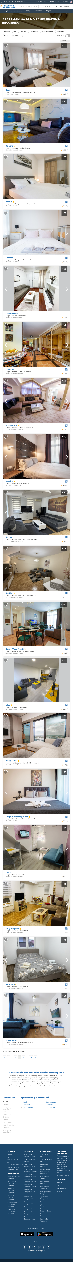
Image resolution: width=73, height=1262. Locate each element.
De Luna (9, 146)
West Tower (11, 761)
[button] (54, 6)
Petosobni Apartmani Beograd (11, 1212)
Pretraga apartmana (14, 11)
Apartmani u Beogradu (37, 1250)
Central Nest (12, 313)
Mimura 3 (10, 984)
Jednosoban (51, 1102)
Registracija (55, 2)
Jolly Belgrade (12, 928)
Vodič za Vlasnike (63, 1175)
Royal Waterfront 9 (15, 649)
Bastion (9, 593)
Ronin (8, 90)
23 (31, 1057)
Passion (9, 481)
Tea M (8, 872)
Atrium (9, 202)
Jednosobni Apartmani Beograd (12, 1183)
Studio (25, 1102)
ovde (61, 1172)
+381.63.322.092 (8, 2)
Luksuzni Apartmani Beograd (44, 1204)
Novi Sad (60, 1191)
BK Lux (9, 537)
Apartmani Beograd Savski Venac (29, 1192)
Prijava (65, 2)
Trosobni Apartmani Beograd (11, 1197)
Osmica (9, 257)
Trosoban (50, 1105)
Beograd (60, 1182)
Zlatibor (60, 1185)
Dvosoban (26, 1105)
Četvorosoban (28, 1107)
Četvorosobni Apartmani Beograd (12, 1204)
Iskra (8, 705)
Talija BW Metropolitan (17, 817)
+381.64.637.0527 (19, 2)
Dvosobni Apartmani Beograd (11, 1190)
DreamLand (11, 1040)
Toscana (10, 369)
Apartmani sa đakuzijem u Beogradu (45, 1171)
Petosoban (50, 1107)
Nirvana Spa (11, 425)
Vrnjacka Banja (62, 1188)
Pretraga (46, 6)
